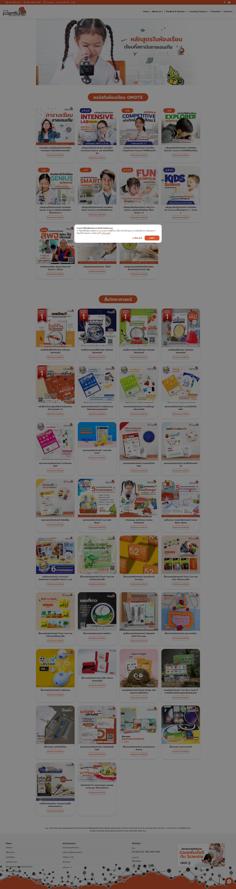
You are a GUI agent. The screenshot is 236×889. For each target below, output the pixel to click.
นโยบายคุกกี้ (105, 233)
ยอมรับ (152, 238)
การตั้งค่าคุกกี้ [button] (137, 238)
